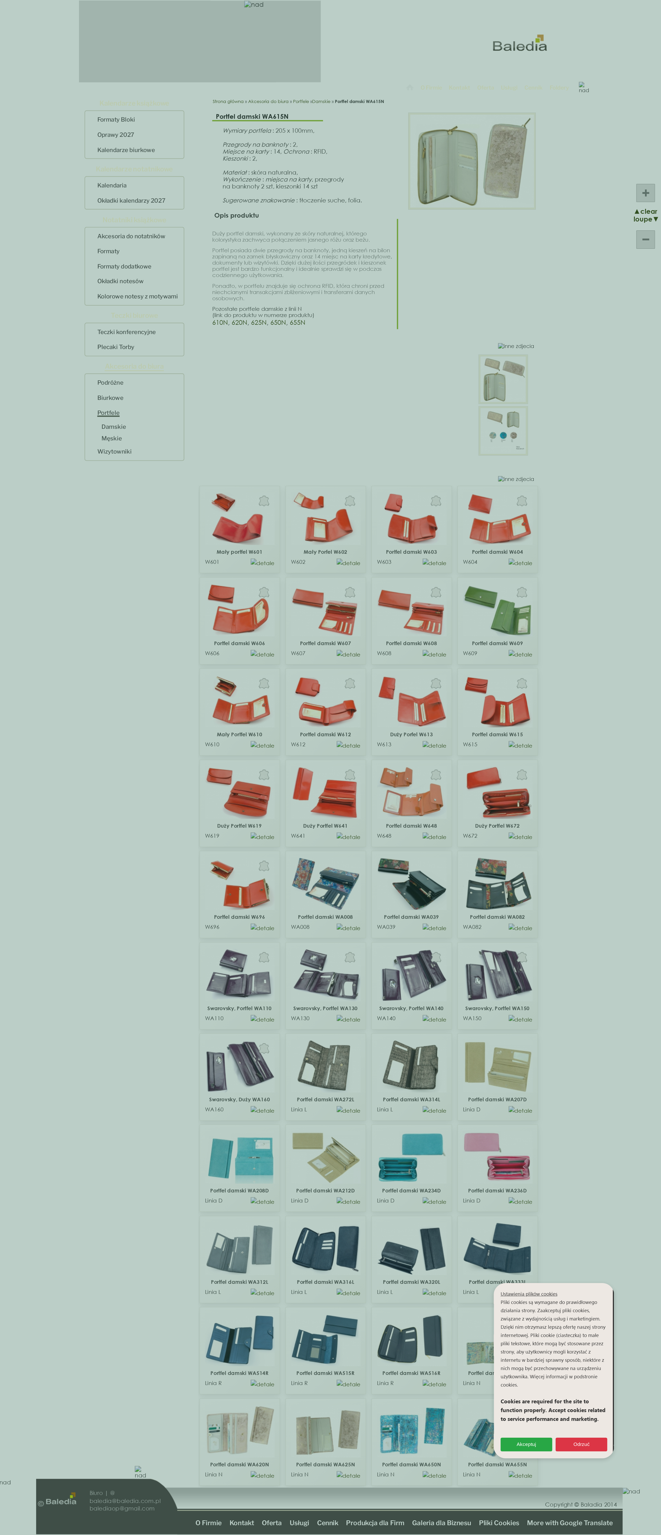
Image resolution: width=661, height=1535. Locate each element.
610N (220, 322)
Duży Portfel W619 (239, 825)
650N (278, 322)
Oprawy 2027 (115, 134)
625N (259, 322)
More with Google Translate (570, 1522)
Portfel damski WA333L (497, 1282)
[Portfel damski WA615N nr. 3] (503, 452)
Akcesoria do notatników (131, 236)
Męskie (111, 438)
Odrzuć (581, 1444)
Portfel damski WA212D (325, 1190)
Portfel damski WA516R (411, 1373)
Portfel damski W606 (239, 643)
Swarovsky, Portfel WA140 (411, 1008)
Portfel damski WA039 (411, 917)
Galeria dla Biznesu (441, 1522)
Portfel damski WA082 (497, 917)
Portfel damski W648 (411, 825)
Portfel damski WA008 (325, 917)
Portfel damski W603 (411, 552)
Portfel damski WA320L (411, 1282)
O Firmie (431, 87)
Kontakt (459, 87)
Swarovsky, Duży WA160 (239, 1099)
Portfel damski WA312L (239, 1282)
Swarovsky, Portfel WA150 (497, 1008)
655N (297, 322)
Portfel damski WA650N (411, 1464)
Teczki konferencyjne (126, 332)
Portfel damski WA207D (497, 1099)
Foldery (559, 87)
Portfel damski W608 (411, 643)
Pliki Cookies (499, 1522)
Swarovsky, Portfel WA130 (325, 1008)
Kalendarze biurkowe (126, 150)
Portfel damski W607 (325, 643)
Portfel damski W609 (497, 643)
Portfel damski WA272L (325, 1099)
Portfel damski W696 (239, 917)
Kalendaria (112, 185)
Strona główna (228, 101)
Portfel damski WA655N (497, 1464)
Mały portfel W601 (239, 552)
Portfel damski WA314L (411, 1099)
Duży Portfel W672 (497, 825)
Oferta (485, 87)
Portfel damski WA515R (325, 1373)
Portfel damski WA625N (325, 1464)
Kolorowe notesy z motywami (137, 296)
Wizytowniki (114, 451)
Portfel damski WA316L (325, 1282)
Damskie (113, 426)
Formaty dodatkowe (124, 266)
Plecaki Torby (116, 347)
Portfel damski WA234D (411, 1190)
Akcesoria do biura (268, 101)
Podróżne (110, 382)
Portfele (108, 412)
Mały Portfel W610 (239, 734)
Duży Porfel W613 (411, 734)
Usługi (509, 87)
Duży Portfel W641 (325, 825)
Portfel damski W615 (497, 734)
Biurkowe (110, 397)
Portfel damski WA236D (497, 1190)
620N (239, 322)
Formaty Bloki (116, 119)
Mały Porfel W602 (325, 552)
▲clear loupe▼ (640, 215)
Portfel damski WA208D (239, 1190)
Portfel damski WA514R (239, 1373)
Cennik (533, 87)
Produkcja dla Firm (375, 1522)
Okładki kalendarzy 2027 (131, 200)
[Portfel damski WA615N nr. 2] (503, 400)
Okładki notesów (120, 281)
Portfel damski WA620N (239, 1464)
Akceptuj (526, 1444)
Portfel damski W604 (497, 552)
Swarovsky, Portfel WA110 (239, 1008)
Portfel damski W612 (325, 734)
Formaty (108, 251)
